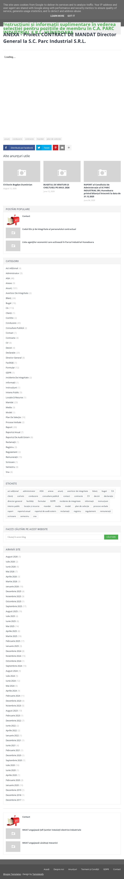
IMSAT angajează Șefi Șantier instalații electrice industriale (51, 829)
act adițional (13, 268)
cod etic (11, 317)
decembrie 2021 (15, 740)
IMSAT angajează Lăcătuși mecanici (40, 842)
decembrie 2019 (15, 790)
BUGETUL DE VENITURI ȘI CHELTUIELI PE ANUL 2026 (56, 186)
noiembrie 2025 (15, 596)
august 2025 (14, 611)
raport (11, 427)
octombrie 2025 (15, 601)
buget (11, 303)
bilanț (11, 298)
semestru (12, 466)
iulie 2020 (12, 765)
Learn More (57, 16)
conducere (17, 139)
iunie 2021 (12, 745)
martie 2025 (13, 636)
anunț (7, 139)
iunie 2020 (12, 770)
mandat (40, 139)
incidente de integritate (19, 377)
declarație (13, 352)
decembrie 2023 (15, 700)
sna (9, 472)
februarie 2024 (15, 695)
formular (12, 367)
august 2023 (14, 710)
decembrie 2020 (15, 755)
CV (9, 342)
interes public (14, 392)
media (10, 407)
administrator (14, 273)
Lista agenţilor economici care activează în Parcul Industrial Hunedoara (58, 242)
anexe (10, 283)
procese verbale (15, 422)
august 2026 (13, 556)
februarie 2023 (14, 715)
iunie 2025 (12, 621)
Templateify (38, 874)
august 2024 (13, 670)
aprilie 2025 (13, 631)
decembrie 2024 (15, 651)
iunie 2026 (12, 566)
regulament (13, 452)
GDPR (10, 372)
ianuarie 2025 (14, 646)
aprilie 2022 (13, 730)
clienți (10, 313)
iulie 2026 (12, 561)
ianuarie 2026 (14, 586)
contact (11, 332)
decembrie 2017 (15, 799)
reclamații (12, 442)
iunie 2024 (13, 680)
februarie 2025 (15, 641)
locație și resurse (16, 397)
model (10, 412)
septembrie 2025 (16, 606)
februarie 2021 (14, 750)
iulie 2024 (12, 675)
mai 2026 (12, 571)
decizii (10, 347)
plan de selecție (54, 139)
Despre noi (59, 869)
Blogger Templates (12, 874)
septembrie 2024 (16, 665)
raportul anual (14, 432)
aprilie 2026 (13, 576)
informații (12, 382)
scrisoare (12, 462)
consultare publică (16, 327)
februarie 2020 (14, 780)
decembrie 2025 (15, 591)
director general (15, 357)
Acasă (46, 869)
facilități (11, 362)
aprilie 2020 (13, 775)
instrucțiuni (13, 387)
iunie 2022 (12, 725)
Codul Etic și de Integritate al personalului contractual (49, 229)
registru (11, 447)
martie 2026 (13, 581)
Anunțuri (72, 869)
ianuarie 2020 (14, 785)
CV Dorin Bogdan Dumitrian (17, 184)
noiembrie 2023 (15, 705)
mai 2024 (12, 685)
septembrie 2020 (15, 760)
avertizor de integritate (18, 293)
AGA (10, 278)
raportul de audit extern (19, 437)
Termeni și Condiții (90, 869)
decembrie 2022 (15, 720)
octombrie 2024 (15, 660)
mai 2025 (12, 626)
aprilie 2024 (13, 690)
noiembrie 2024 (15, 655)
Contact (26, 216)
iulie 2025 (12, 616)
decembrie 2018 (15, 795)
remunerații (14, 457)
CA (10, 308)
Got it (71, 16)
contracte (29, 139)
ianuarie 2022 (14, 735)
